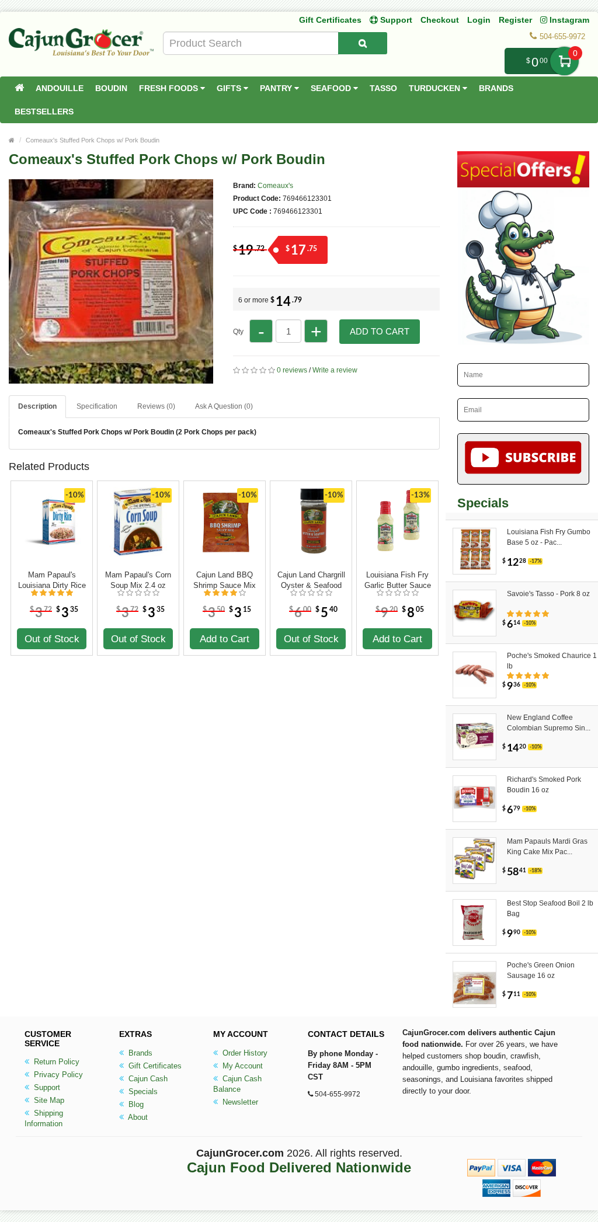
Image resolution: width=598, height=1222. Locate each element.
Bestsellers (44, 111)
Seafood (332, 88)
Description (37, 406)
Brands (496, 88)
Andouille (60, 88)
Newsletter (239, 1102)
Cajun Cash (147, 1078)
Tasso (383, 88)
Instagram (568, 20)
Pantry (277, 88)
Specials (142, 1091)
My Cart (564, 61)
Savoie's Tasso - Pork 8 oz (548, 594)
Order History (243, 1053)
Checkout (439, 20)
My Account (241, 1065)
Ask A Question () (224, 406)
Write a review (334, 370)
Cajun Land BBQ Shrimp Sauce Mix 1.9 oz (224, 580)
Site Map (48, 1100)
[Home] (19, 88)
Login (479, 20)
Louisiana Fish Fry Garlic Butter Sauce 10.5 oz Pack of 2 (397, 580)
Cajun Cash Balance (237, 1084)
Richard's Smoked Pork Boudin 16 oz (544, 784)
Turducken (436, 88)
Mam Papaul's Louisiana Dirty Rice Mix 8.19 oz (52, 580)
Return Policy (55, 1061)
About (137, 1117)
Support (46, 1087)
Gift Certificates (330, 20)
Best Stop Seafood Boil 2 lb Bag (550, 908)
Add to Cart (379, 331)
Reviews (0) (156, 406)
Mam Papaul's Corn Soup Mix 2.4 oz (138, 580)
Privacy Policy (57, 1074)
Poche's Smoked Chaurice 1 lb (552, 661)
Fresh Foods (169, 88)
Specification (97, 406)
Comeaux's (275, 186)
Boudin (111, 88)
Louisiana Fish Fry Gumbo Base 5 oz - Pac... (548, 537)
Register (515, 20)
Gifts (230, 88)
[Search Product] (362, 43)
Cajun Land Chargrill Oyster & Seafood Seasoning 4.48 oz (311, 580)
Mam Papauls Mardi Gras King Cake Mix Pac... (547, 846)
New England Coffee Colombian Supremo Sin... (548, 722)
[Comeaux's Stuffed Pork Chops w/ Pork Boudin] (111, 378)
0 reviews (292, 370)
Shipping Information (44, 1118)
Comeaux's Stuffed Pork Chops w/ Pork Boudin (92, 140)
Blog (135, 1104)
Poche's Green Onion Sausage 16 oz (541, 970)
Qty (238, 332)
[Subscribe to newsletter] (523, 459)
